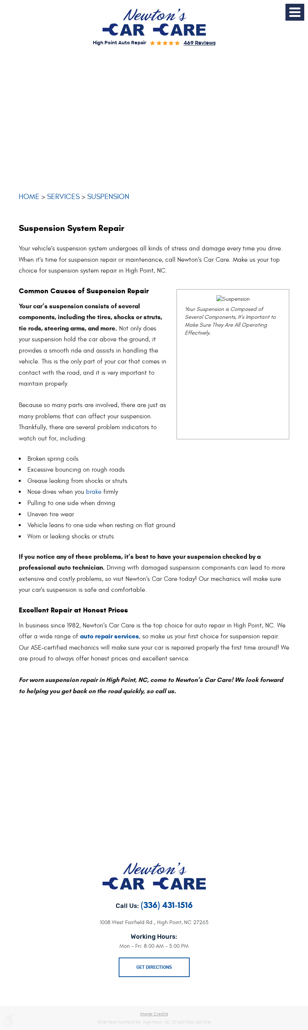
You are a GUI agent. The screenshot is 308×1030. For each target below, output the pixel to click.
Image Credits (154, 1013)
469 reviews (200, 43)
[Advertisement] (154, 121)
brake (93, 492)
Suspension (108, 196)
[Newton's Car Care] (154, 22)
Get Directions (154, 967)
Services (63, 196)
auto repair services (109, 636)
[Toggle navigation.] (294, 12)
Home (29, 196)
